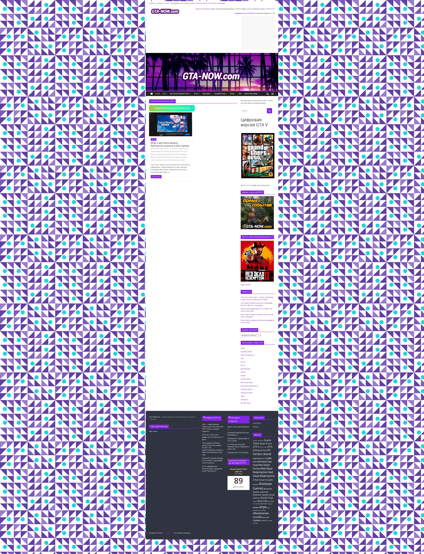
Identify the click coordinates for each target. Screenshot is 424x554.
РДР (261, 504)
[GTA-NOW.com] (212, 54)
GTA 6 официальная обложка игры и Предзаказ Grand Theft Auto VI (212, 468)
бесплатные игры (164, 157)
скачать (183, 157)
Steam (255, 501)
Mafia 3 (243, 372)
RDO (255, 462)
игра (262, 507)
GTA (164, 94)
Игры (232, 94)
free (182, 151)
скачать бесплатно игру (171, 160)
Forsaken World (246, 352)
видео (256, 507)
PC (269, 450)
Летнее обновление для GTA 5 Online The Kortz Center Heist (202, 3)
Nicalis (165, 154)
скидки (270, 520)
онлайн (257, 517)
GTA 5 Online (263, 447)
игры (172, 157)
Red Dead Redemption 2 (179, 94)
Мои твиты (153, 431)
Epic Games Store (174, 151)
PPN (239, 94)
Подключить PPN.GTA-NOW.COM (172, 108)
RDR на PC (271, 9)
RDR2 (264, 461)
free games (158, 154)
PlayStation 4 (258, 458)
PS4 (265, 458)
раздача (178, 157)
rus (259, 498)
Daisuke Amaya (155, 151)
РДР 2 (265, 504)
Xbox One (262, 501)
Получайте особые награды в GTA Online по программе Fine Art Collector (212, 460)
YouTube (271, 501)
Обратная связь (251, 94)
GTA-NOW (165, 149)
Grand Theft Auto (258, 440)
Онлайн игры (220, 94)
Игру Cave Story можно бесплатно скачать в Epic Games (170, 144)
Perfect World (246, 379)
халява (182, 160)
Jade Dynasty (245, 369)
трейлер (255, 523)
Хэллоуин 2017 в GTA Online (237, 452)
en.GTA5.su (257, 423)
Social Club (267, 497)
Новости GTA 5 (212, 417)
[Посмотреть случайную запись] (272, 93)
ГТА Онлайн (256, 504)
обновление (261, 513)
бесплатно (154, 157)
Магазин (206, 94)
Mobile (243, 376)
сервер (256, 520)
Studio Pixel (171, 154)
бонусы (270, 504)
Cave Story (185, 149)
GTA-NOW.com (154, 417)
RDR (259, 461)
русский (266, 517)
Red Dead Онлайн (264, 479)
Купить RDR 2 (246, 285)
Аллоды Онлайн (247, 393)
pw (270, 458)
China (243, 348)
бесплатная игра (181, 154)
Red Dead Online (209, 9)
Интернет (244, 400)
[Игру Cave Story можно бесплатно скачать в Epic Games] (170, 114)
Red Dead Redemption (262, 470)
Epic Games (164, 151)
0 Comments (174, 149)
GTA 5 (196, 94)
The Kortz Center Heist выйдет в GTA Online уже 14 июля (212, 437)
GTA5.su (256, 427)
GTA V (243, 365)
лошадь (263, 510)
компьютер (256, 510)
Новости (198, 9)
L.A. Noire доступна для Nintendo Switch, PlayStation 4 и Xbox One (238, 446)
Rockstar (256, 484)
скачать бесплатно (157, 160)
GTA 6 (157, 94)
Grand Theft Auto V (248, 355)
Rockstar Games (247, 389)
